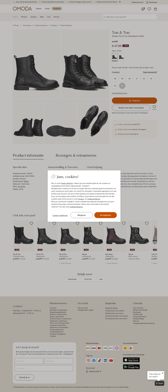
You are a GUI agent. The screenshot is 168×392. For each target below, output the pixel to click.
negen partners (67, 183)
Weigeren (81, 215)
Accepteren (105, 215)
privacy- (81, 199)
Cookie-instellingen (60, 215)
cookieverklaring (93, 199)
